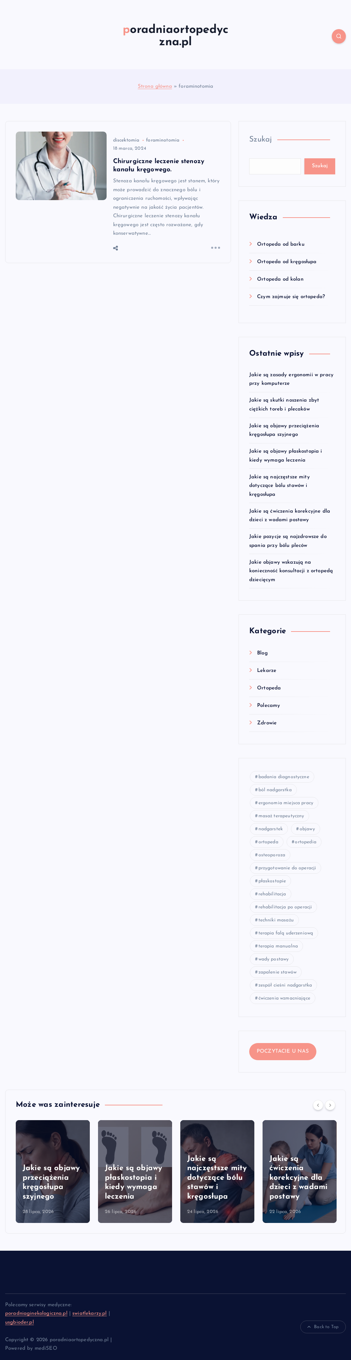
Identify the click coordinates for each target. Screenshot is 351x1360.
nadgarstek (270, 829)
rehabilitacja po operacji (285, 907)
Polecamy (268, 705)
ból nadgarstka (275, 790)
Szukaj (260, 140)
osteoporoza (272, 855)
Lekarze (266, 670)
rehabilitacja (272, 894)
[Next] (330, 1105)
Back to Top (326, 1327)
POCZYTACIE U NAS (283, 1051)
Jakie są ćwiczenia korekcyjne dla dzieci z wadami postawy (298, 1178)
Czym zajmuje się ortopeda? (291, 296)
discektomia (126, 140)
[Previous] (318, 1105)
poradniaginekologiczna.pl (36, 1313)
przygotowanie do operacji (287, 868)
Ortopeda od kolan (280, 279)
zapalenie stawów (277, 972)
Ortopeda (269, 688)
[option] (53, 1171)
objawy (307, 829)
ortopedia (305, 842)
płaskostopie (272, 881)
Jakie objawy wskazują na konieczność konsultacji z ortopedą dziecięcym (291, 571)
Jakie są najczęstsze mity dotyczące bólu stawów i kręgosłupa (279, 486)
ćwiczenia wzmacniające (284, 998)
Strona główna (155, 86)
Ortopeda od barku (280, 244)
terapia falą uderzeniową (285, 933)
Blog (262, 653)
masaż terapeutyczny (281, 816)
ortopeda (268, 842)
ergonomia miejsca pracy (285, 803)
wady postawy (273, 959)
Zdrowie (267, 723)
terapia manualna (278, 946)
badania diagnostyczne (283, 777)
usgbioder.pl (19, 1322)
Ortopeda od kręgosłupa (286, 262)
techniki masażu (276, 920)
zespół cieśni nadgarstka (285, 985)
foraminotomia (162, 140)
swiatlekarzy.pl (89, 1313)
